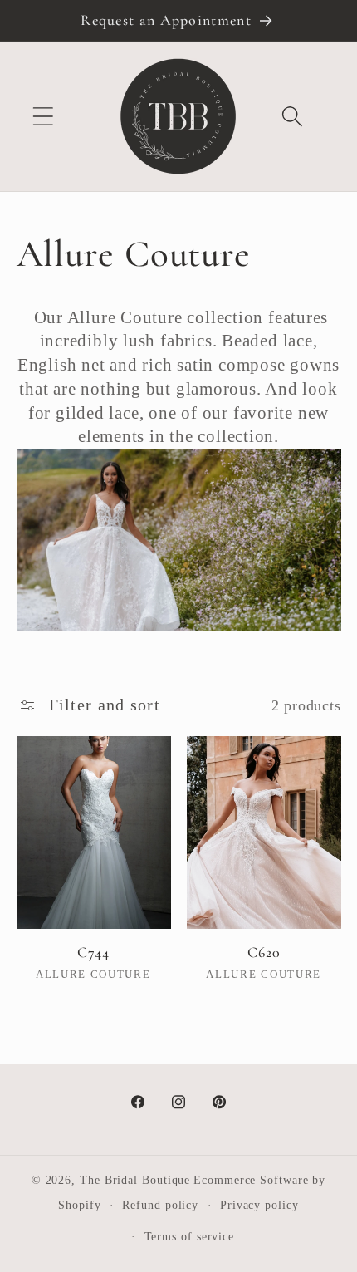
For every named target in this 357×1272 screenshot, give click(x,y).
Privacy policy (259, 1204)
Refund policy (160, 1204)
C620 (264, 952)
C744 (93, 952)
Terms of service (189, 1236)
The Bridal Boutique (135, 1179)
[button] (42, 116)
